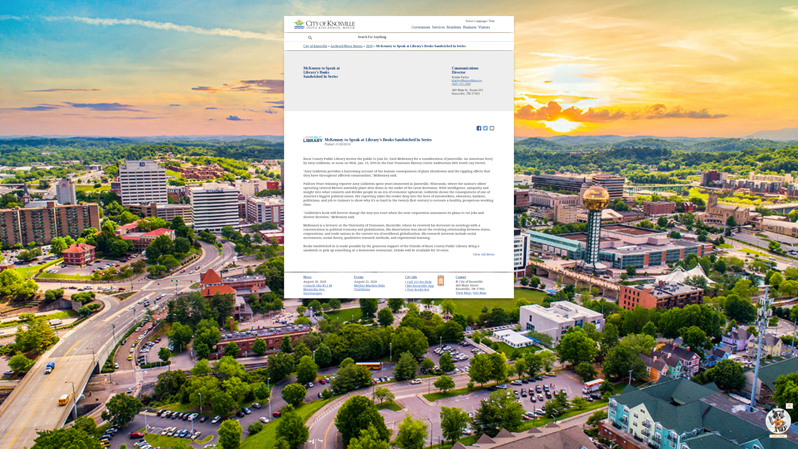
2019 (369, 46)
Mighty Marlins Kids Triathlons (369, 287)
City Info (411, 277)
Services (438, 27)
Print (492, 21)
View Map (464, 293)
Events (358, 277)
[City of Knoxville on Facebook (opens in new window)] (493, 280)
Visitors (484, 27)
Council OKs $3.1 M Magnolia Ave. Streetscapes (317, 289)
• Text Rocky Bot (417, 289)
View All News (484, 254)
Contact (461, 277)
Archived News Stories (346, 46)
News (307, 277)
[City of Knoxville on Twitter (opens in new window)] (493, 285)
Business (469, 27)
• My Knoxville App (419, 286)
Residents (454, 27)
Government (420, 27)
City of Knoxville (315, 46)
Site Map (479, 293)
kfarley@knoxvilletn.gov (467, 80)
